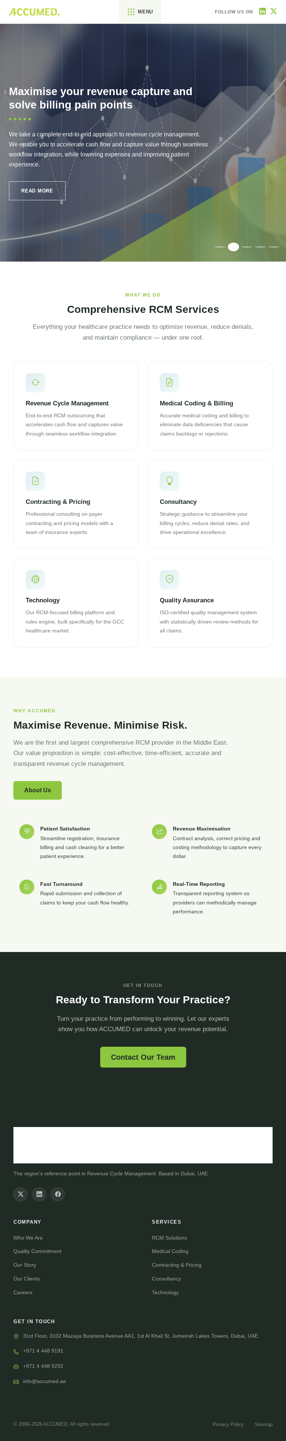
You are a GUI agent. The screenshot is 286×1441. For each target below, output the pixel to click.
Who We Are (28, 1238)
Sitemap (264, 1424)
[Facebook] (58, 1194)
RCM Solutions (169, 1238)
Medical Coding (170, 1251)
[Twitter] (273, 11)
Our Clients (26, 1279)
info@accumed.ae (44, 1381)
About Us (37, 790)
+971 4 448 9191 (43, 1351)
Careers (22, 1292)
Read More (37, 191)
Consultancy (166, 1279)
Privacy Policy (228, 1424)
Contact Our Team (143, 1057)
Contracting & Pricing (176, 1265)
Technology (165, 1292)
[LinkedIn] (262, 11)
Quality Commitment (37, 1251)
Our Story (24, 1265)
